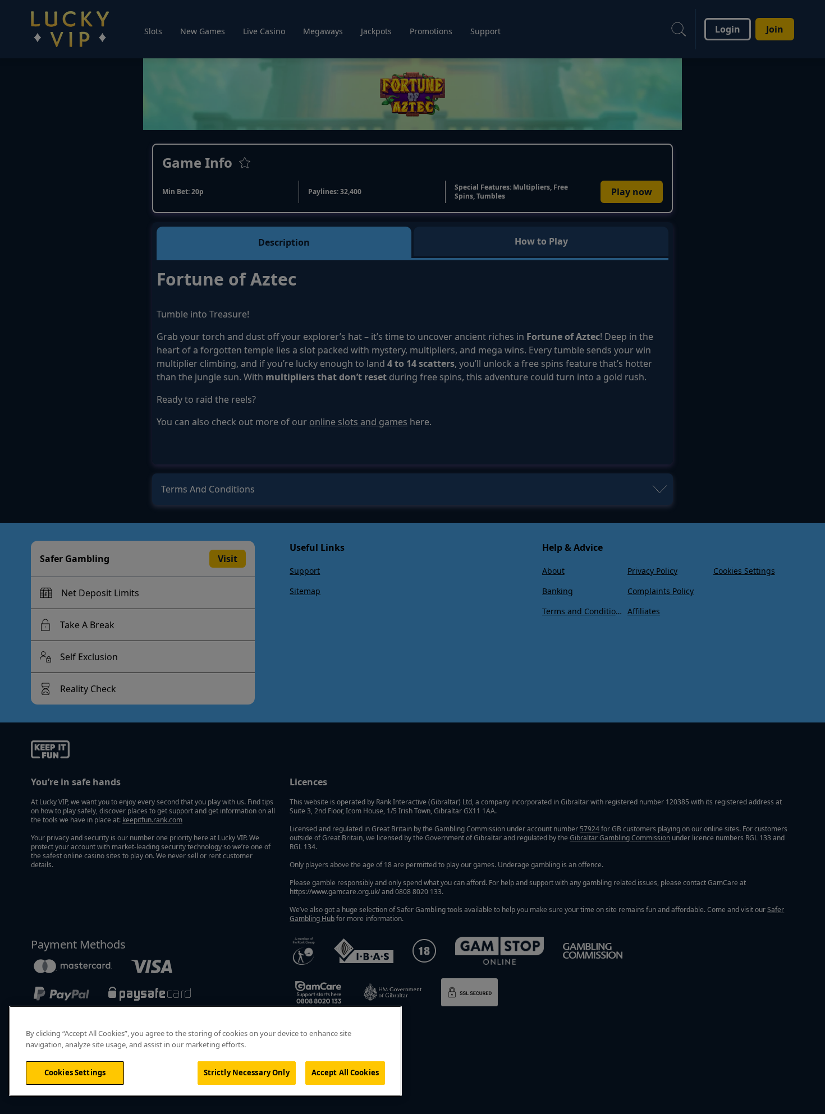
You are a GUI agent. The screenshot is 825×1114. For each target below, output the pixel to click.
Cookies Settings (75, 1072)
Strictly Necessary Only (247, 1072)
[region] (205, 1051)
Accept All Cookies (345, 1072)
